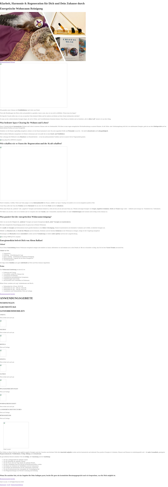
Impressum (3, 485)
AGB (8, 485)
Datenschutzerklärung (17, 485)
